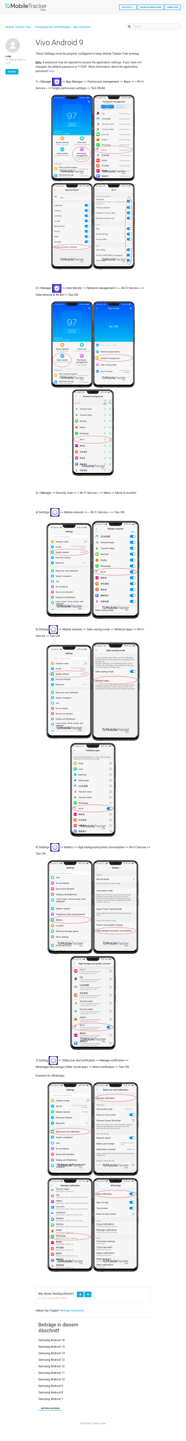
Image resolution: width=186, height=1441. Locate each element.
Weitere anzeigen (50, 1408)
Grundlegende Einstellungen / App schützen (63, 27)
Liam (8, 56)
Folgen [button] (12, 72)
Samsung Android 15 (51, 1346)
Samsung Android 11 (51, 1373)
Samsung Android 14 (51, 1353)
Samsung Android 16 (51, 1340)
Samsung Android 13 (51, 1359)
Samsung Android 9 (50, 1386)
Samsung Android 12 (51, 1366)
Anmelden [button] (172, 7)
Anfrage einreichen (150, 7)
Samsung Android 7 (50, 1399)
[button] (80, 1294)
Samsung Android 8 (50, 1392)
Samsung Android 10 (51, 1379)
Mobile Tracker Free (18, 27)
